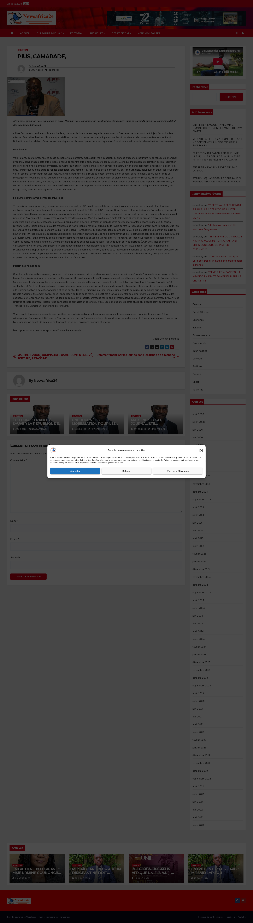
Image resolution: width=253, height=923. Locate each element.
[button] (201, 450)
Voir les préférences (178, 470)
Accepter (75, 470)
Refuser (126, 470)
